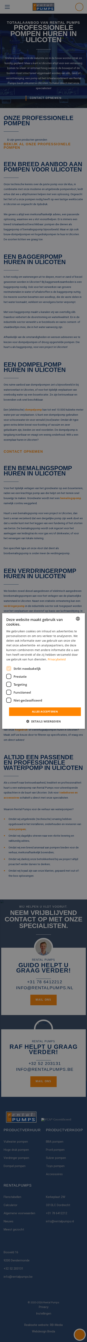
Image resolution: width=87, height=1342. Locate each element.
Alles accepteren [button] (45, 711)
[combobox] (78, 619)
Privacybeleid (57, 659)
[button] (43, 721)
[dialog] (43, 671)
